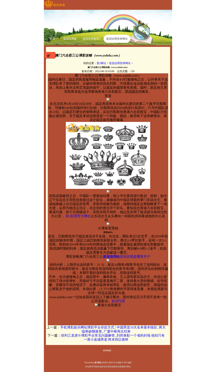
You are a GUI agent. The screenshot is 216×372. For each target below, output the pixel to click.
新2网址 (101, 63)
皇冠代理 (118, 301)
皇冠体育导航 (91, 366)
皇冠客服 (120, 366)
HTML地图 (126, 362)
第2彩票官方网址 (78, 216)
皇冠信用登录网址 (120, 63)
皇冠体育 (101, 366)
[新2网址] (54, 8)
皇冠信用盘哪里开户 (135, 256)
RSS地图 (117, 362)
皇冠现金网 (110, 366)
